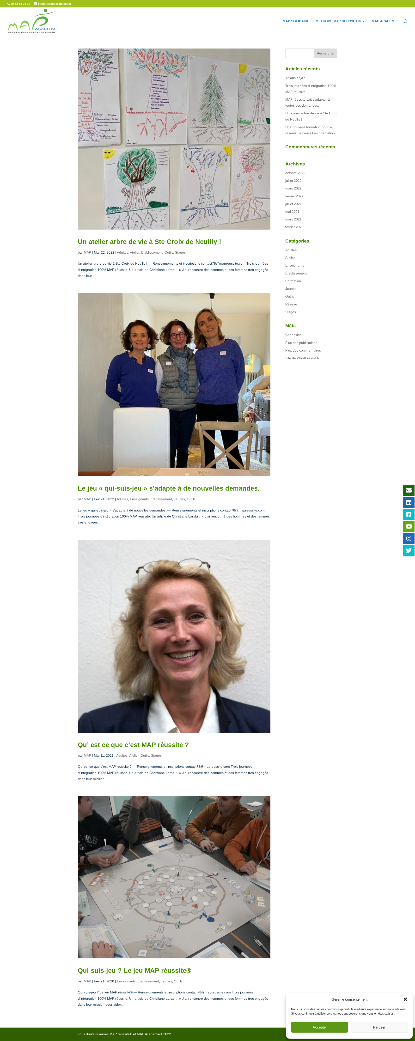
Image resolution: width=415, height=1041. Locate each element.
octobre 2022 (295, 173)
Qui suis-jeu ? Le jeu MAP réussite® (134, 970)
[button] (405, 999)
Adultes (122, 252)
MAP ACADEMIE (385, 21)
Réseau (291, 304)
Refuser (379, 1027)
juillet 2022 (293, 181)
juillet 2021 (293, 204)
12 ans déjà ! (295, 78)
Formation (293, 281)
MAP (87, 252)
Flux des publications (301, 343)
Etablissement (152, 252)
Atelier (134, 252)
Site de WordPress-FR (302, 358)
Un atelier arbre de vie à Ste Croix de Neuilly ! (149, 241)
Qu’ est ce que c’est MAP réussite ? (133, 745)
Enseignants (139, 499)
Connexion (293, 335)
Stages (180, 252)
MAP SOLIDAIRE (296, 21)
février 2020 (294, 227)
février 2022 (294, 196)
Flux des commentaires (303, 350)
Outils (169, 252)
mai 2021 (292, 211)
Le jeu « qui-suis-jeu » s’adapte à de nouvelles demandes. (169, 488)
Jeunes (179, 499)
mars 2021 (293, 219)
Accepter (320, 1027)
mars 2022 (293, 188)
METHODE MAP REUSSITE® (338, 21)
